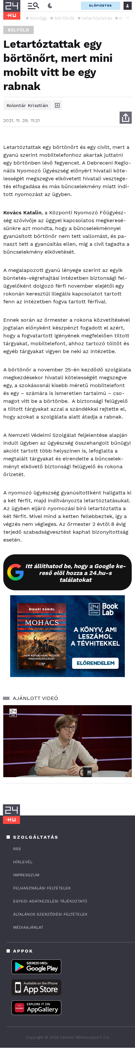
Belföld (18, 29)
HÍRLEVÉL (22, 862)
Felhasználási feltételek (42, 888)
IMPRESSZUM (26, 875)
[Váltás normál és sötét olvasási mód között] (50, 6)
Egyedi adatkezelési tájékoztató (50, 901)
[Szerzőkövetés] (57, 105)
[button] (127, 18)
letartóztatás (97, 18)
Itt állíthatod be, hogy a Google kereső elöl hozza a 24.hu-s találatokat (75, 573)
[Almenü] (33, 5)
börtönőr (64, 18)
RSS (17, 849)
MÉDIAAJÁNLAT (28, 927)
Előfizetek (100, 5)
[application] (67, 741)
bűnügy (38, 18)
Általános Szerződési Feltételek (50, 914)
